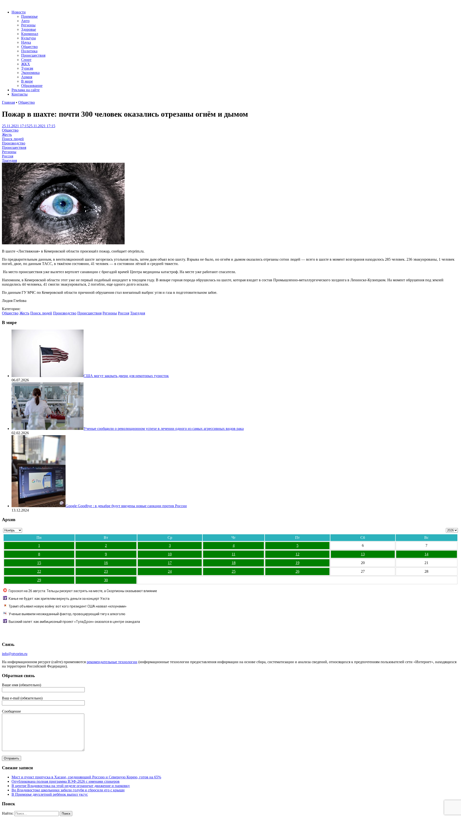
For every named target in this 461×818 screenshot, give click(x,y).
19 (297, 563)
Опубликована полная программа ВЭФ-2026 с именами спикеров (66, 781)
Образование (31, 86)
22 (39, 571)
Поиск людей (13, 139)
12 (297, 554)
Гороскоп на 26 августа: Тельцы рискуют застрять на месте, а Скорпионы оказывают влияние (83, 591)
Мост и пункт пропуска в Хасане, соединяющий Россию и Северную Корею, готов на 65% (86, 777)
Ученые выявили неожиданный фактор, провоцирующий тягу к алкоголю (67, 614)
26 (297, 571)
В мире (27, 81)
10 (170, 554)
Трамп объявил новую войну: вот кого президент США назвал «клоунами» (68, 606)
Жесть (7, 134)
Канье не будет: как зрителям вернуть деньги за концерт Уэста (59, 599)
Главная (8, 102)
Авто (25, 21)
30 (106, 580)
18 (234, 563)
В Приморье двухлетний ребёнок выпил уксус (50, 794)
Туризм (27, 68)
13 (363, 554)
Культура (28, 38)
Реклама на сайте (26, 90)
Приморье (29, 16)
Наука (26, 42)
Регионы (28, 25)
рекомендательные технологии (112, 662)
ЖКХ (25, 64)
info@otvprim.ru (14, 654)
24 (170, 571)
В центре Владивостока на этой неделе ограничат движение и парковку (71, 786)
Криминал (29, 34)
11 (233, 554)
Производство (13, 143)
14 (426, 554)
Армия (26, 77)
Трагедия (9, 160)
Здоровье (28, 29)
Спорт (26, 60)
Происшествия (33, 55)
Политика (29, 51)
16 (106, 563)
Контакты (20, 94)
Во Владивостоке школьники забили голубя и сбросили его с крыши (68, 790)
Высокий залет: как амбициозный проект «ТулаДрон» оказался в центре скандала (74, 622)
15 (39, 563)
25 (234, 571)
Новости (19, 12)
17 (170, 563)
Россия (7, 156)
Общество (29, 47)
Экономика (30, 73)
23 (106, 571)
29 (39, 580)
